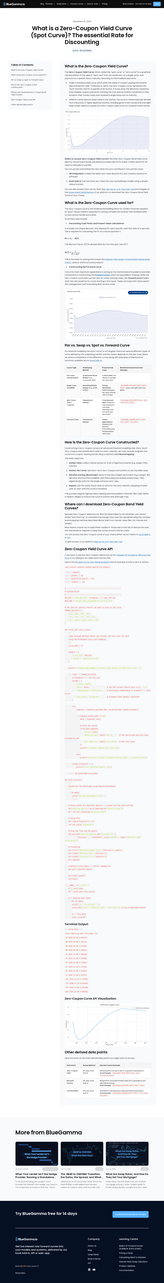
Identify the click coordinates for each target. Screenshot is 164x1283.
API (68, 537)
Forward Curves (76, 4)
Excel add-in (144, 534)
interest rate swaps (114, 259)
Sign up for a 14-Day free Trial (120, 189)
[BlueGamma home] (14, 4)
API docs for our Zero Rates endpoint (92, 562)
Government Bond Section (81, 192)
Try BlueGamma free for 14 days (130, 1214)
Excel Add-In (96, 360)
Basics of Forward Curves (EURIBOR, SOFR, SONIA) (131, 1247)
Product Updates (127, 1266)
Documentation (126, 1270)
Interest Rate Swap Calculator (133, 1261)
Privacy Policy (20, 1273)
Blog (42, 4)
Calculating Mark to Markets (132, 1257)
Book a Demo (128, 4)
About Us (92, 1245)
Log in (157, 4)
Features (49, 4)
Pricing (104, 4)
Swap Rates (61, 4)
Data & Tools (92, 4)
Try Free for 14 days (143, 4)
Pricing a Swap (126, 1253)
